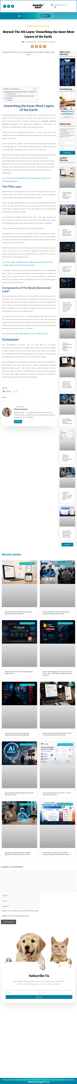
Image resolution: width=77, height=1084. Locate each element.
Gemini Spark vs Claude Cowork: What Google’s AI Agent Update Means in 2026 (67, 533)
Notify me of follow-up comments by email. (20, 911)
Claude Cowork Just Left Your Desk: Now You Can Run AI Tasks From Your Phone (67, 384)
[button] (55, 7)
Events (30, 26)
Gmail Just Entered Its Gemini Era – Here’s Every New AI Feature (67, 457)
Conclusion (8, 98)
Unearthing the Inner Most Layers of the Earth (20, 92)
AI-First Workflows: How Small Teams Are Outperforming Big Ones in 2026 (67, 232)
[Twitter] (12, 6)
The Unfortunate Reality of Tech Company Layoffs (29, 334)
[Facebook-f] (4, 6)
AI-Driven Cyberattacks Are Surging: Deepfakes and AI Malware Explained (67, 346)
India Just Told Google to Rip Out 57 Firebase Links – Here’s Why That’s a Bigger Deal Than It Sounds (67, 307)
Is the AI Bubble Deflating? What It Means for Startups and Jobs (67, 421)
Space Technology (41, 26)
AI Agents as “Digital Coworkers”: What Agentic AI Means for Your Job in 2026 (67, 496)
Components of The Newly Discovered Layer (21, 96)
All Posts (18, 422)
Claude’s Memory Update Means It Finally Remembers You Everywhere (18, 612)
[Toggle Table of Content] (34, 89)
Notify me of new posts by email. (16, 916)
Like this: (9, 100)
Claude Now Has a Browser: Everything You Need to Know (67, 269)
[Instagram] (8, 6)
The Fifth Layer (11, 94)
